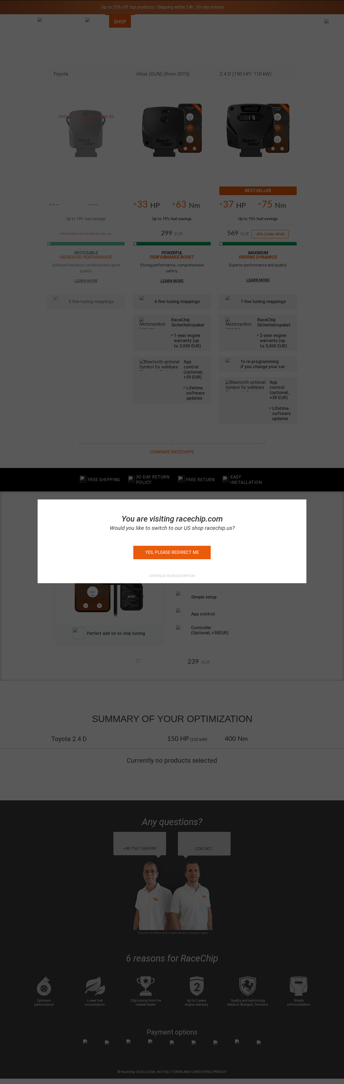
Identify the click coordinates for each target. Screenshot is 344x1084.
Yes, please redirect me (172, 552)
